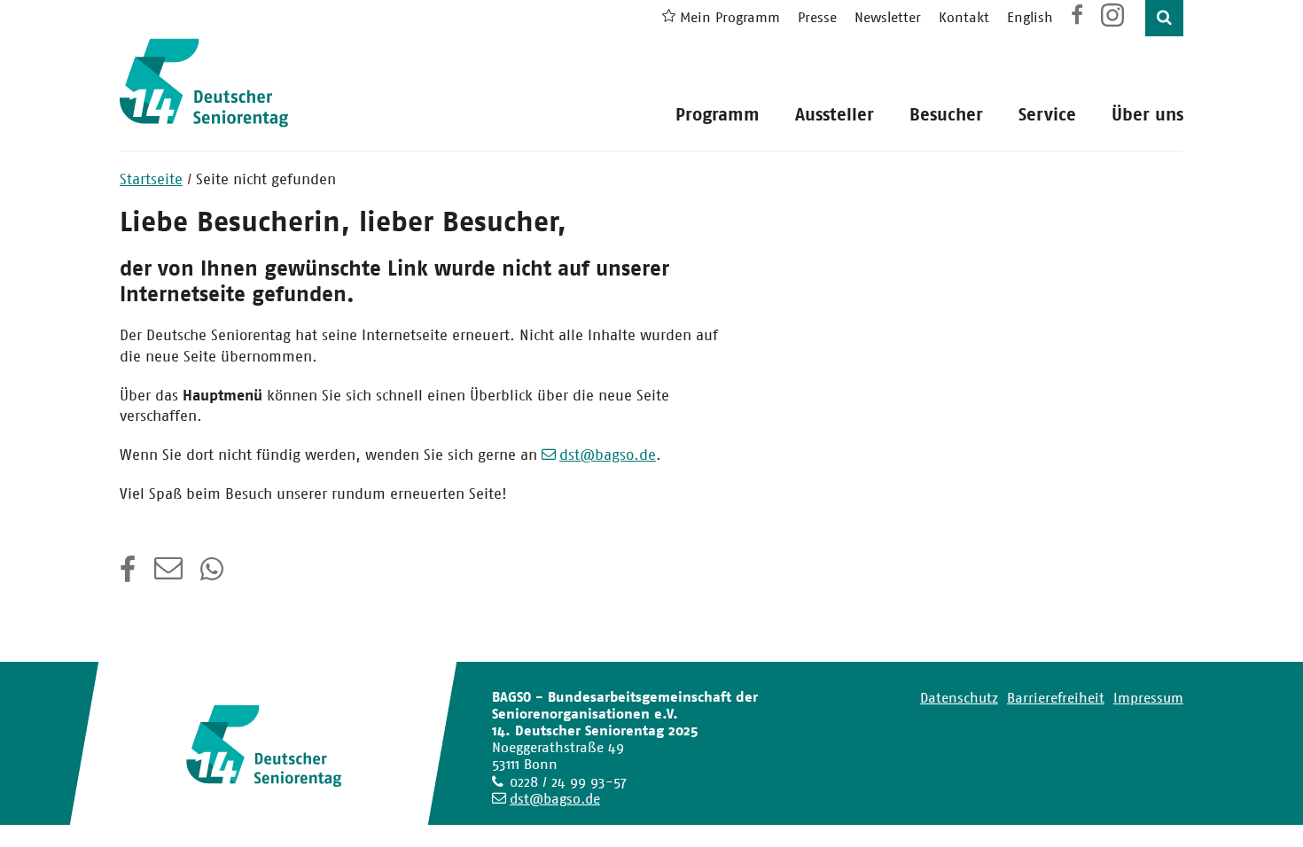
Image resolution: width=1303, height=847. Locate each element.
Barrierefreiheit (1055, 697)
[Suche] (1164, 18)
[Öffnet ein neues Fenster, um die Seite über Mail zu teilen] (168, 575)
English (1030, 17)
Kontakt (964, 17)
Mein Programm (730, 17)
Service (1047, 115)
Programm (717, 115)
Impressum (1148, 697)
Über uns (1147, 115)
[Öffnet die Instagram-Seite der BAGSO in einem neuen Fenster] (1114, 21)
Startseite (151, 179)
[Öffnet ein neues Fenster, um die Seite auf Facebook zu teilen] (128, 575)
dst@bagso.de (607, 454)
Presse (817, 17)
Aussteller (834, 115)
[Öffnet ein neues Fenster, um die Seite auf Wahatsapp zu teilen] (213, 575)
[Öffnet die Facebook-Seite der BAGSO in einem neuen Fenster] (1077, 17)
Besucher (946, 115)
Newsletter (887, 17)
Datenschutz (959, 697)
